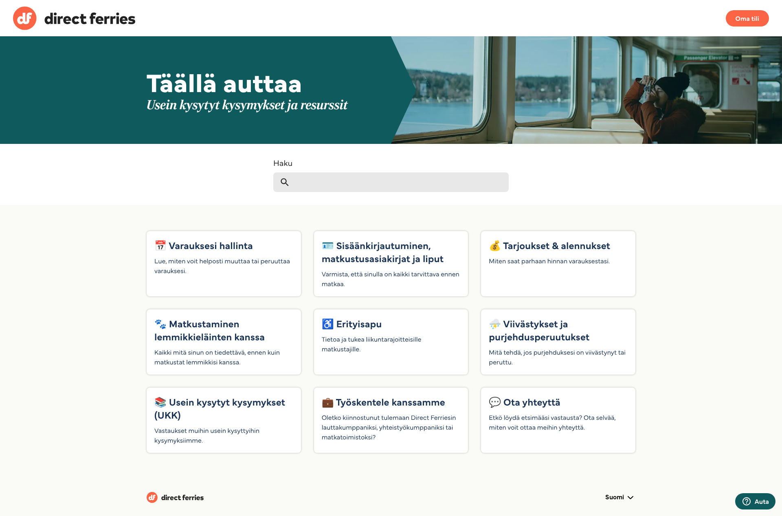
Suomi (615, 497)
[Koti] (74, 20)
